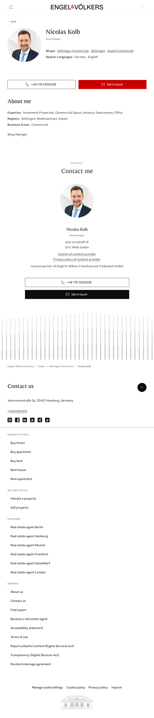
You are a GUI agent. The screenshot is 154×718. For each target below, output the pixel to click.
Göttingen (98, 51)
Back (14, 21)
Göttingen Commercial (73, 51)
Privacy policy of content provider (76, 259)
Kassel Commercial (120, 51)
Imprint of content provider (77, 254)
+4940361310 (17, 411)
